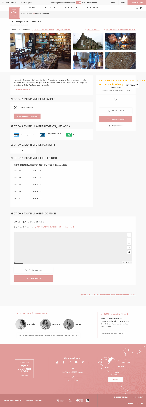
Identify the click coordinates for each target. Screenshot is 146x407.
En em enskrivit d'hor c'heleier (112, 333)
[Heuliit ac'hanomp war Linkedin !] (89, 362)
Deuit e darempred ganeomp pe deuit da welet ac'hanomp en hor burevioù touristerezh (49, 335)
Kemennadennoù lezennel (12, 400)
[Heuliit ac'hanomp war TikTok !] (70, 362)
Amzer (113, 3)
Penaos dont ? (116, 379)
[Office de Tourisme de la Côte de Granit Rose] (14, 11)
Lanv (123, 3)
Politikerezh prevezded (34, 400)
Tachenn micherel (121, 397)
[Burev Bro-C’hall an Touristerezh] (79, 400)
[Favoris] (133, 8)
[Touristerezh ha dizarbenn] (88, 400)
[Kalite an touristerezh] (70, 400)
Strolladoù (138, 397)
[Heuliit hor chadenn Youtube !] (76, 362)
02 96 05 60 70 (73, 380)
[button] (137, 8)
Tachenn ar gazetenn (135, 404)
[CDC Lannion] (61, 400)
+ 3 (120, 60)
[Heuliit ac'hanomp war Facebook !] (63, 362)
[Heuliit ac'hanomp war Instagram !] (57, 362)
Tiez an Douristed (137, 3)
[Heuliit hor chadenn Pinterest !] (82, 362)
